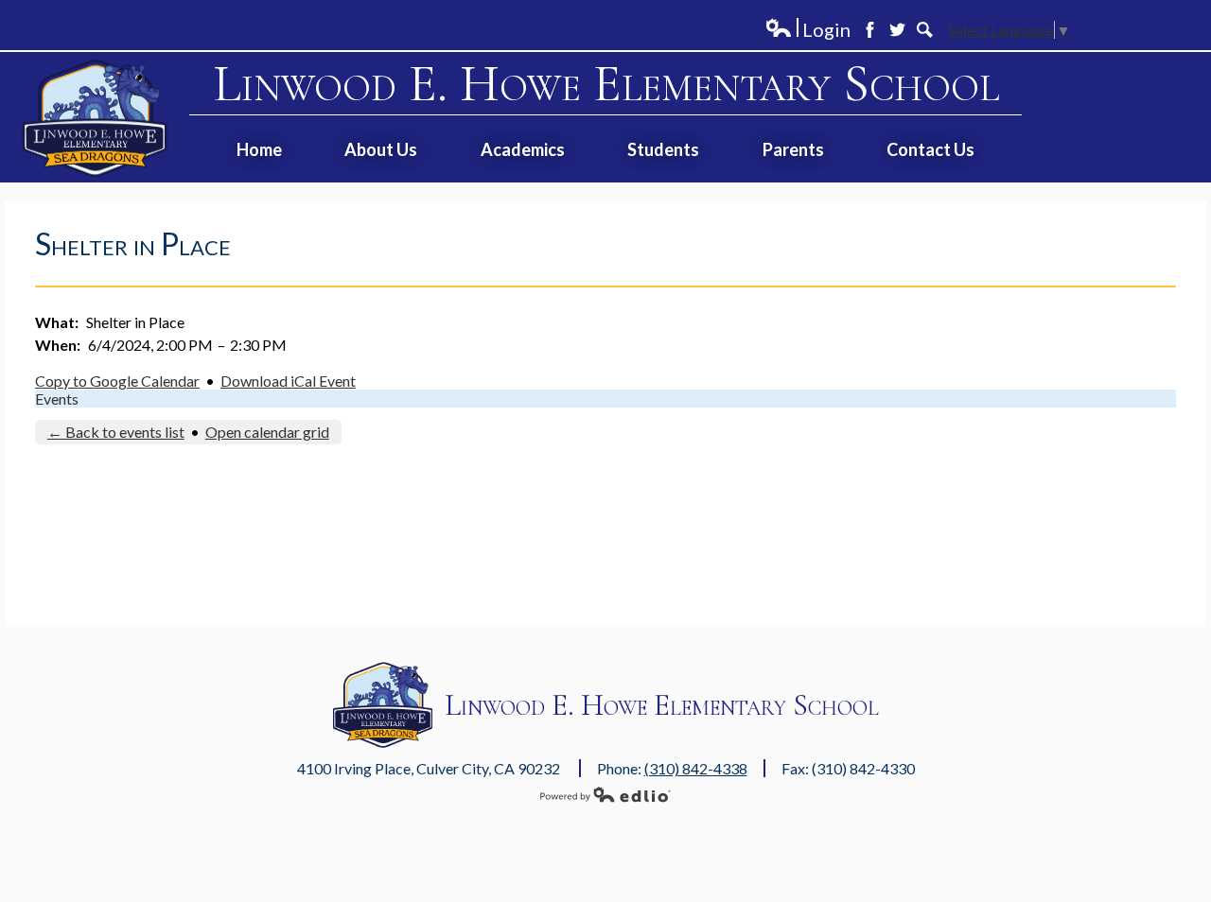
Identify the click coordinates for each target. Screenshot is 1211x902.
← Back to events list (115, 432)
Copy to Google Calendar (117, 381)
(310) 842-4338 (695, 768)
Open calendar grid (267, 432)
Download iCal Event (288, 381)
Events (57, 399)
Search (925, 30)
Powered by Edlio (605, 794)
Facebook (870, 30)
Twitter (897, 30)
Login (807, 30)
